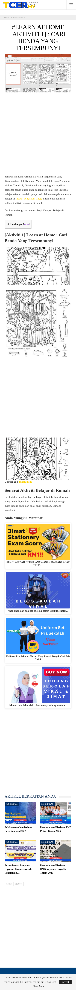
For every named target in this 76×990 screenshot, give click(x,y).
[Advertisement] (38, 135)
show (26, 224)
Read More (38, 986)
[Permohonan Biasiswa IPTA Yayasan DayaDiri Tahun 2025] (55, 851)
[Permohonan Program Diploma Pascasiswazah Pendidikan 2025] (20, 851)
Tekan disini (25, 481)
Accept (65, 982)
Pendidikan (12, 804)
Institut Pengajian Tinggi (29, 198)
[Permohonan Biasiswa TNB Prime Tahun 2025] (55, 813)
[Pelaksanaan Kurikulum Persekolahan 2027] (20, 813)
